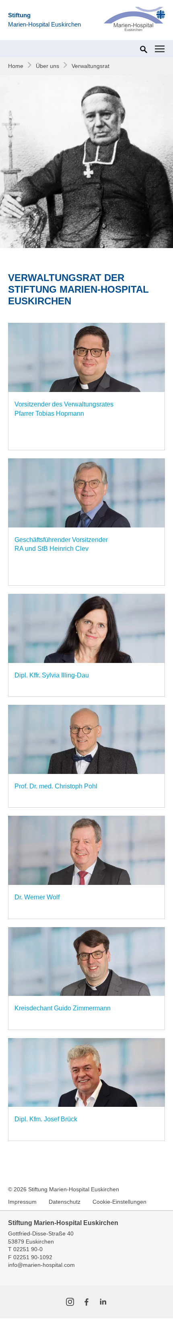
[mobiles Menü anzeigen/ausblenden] (159, 49)
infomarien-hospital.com (41, 1265)
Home (15, 66)
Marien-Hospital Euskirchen (44, 20)
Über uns (47, 66)
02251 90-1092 (32, 1257)
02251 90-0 (28, 1249)
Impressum (22, 1202)
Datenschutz (64, 1202)
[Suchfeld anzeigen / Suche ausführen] (143, 49)
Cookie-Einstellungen (119, 1202)
